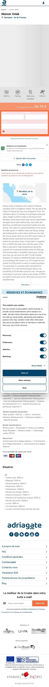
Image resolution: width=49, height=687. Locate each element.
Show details (37, 366)
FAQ (4, 551)
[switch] (43, 342)
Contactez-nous (10, 567)
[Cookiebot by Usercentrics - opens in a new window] (36, 297)
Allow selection (24, 380)
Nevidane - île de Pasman (15, 17)
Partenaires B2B (10, 573)
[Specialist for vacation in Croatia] (24, 525)
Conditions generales (12, 557)
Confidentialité (9, 562)
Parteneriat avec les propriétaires (18, 578)
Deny (24, 388)
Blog (4, 583)
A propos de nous (11, 546)
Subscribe (40, 603)
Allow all (24, 373)
